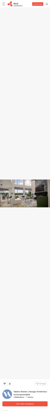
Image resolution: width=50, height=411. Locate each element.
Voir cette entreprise (25, 404)
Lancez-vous (37, 4)
